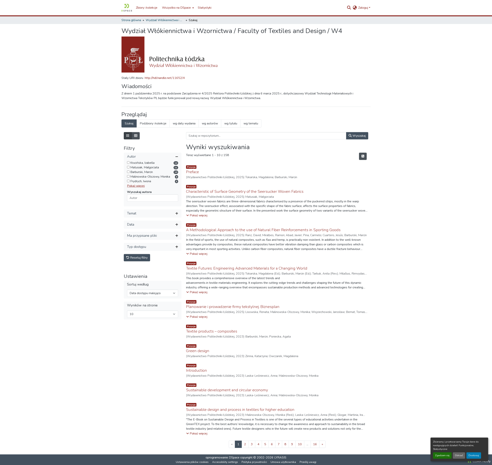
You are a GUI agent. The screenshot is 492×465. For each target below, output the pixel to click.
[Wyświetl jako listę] (128, 135)
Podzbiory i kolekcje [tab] (153, 123)
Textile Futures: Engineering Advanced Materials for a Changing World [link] (246, 268)
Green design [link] (197, 350)
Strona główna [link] (131, 20)
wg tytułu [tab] (230, 123)
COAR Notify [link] (481, 461)
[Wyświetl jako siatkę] (136, 135)
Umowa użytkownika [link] (283, 462)
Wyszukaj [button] (359, 136)
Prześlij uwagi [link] (308, 462)
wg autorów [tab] (210, 123)
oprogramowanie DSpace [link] (222, 457)
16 (315, 444)
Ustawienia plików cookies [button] (192, 462)
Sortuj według (138, 284)
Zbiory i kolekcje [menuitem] (146, 8)
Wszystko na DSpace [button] (176, 8)
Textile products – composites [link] (211, 331)
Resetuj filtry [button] (138, 258)
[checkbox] (128, 162)
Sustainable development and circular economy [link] (227, 390)
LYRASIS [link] (280, 457)
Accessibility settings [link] (225, 462)
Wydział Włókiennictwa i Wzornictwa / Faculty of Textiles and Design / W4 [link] (165, 20)
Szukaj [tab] (129, 123)
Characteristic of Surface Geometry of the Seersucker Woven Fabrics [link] (244, 191)
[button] (126, 8)
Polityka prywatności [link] (254, 462)
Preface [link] (192, 172)
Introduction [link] (196, 370)
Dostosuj (474, 455)
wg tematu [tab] (251, 123)
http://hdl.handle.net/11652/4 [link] (165, 78)
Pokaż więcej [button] (136, 186)
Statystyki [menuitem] (204, 8)
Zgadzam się (442, 455)
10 (300, 444)
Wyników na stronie (142, 305)
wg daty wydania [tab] (184, 123)
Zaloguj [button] (363, 8)
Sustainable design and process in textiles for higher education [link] (240, 409)
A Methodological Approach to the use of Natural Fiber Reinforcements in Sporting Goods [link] (263, 229)
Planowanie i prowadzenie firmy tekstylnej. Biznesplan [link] (232, 306)
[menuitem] (177, 7)
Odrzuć (459, 455)
